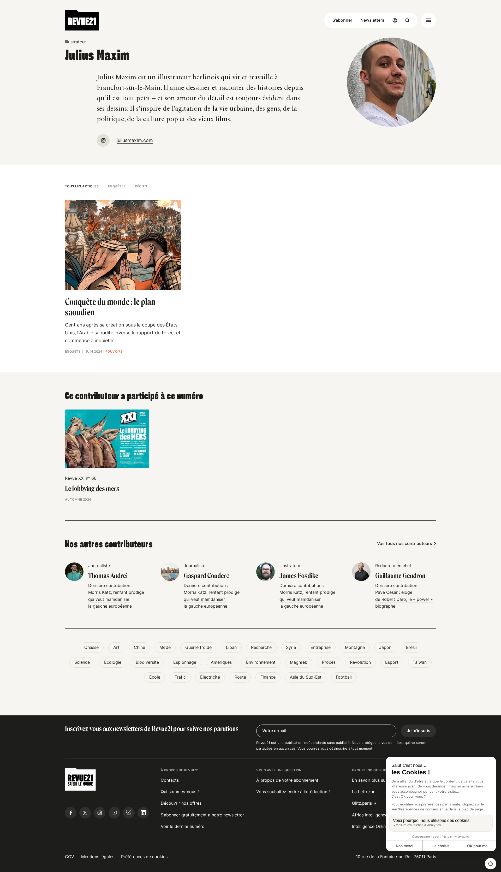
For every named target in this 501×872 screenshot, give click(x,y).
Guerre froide (198, 647)
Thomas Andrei (108, 576)
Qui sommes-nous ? (180, 791)
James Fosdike (298, 576)
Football (344, 677)
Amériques (221, 662)
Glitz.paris (362, 803)
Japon (385, 647)
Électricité (210, 677)
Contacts (170, 780)
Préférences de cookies (144, 856)
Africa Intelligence (369, 814)
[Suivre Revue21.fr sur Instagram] (99, 812)
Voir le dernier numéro (183, 826)
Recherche (261, 647)
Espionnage (184, 662)
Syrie (291, 647)
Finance (268, 677)
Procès (329, 662)
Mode (165, 647)
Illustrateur (75, 41)
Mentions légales (97, 856)
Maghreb (298, 662)
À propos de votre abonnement (287, 780)
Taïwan (420, 662)
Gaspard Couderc (206, 576)
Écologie (112, 662)
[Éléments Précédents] (64, 436)
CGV (69, 856)
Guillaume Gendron (400, 576)
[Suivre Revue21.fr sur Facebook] (70, 812)
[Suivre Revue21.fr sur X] (85, 812)
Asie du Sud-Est (305, 677)
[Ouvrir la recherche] (407, 20)
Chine (139, 647)
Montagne (355, 647)
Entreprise (321, 647)
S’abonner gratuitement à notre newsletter (202, 814)
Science (82, 662)
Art (116, 647)
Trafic (180, 677)
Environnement (261, 662)
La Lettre (361, 791)
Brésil (411, 647)
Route (240, 677)
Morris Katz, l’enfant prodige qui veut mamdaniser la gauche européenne (116, 599)
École (154, 677)
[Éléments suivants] (436, 436)
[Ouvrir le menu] (428, 20)
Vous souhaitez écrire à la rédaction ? (293, 791)
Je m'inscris (418, 730)
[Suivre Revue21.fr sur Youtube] (114, 812)
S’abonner (342, 20)
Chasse (91, 647)
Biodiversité (147, 662)
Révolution (360, 662)
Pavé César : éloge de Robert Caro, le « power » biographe (404, 599)
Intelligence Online (370, 826)
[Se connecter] (395, 20)
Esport (391, 662)
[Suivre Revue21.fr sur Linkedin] (143, 812)
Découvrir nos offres (181, 803)
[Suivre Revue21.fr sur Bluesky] (128, 812)
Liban (231, 647)
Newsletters (372, 20)
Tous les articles (82, 186)
